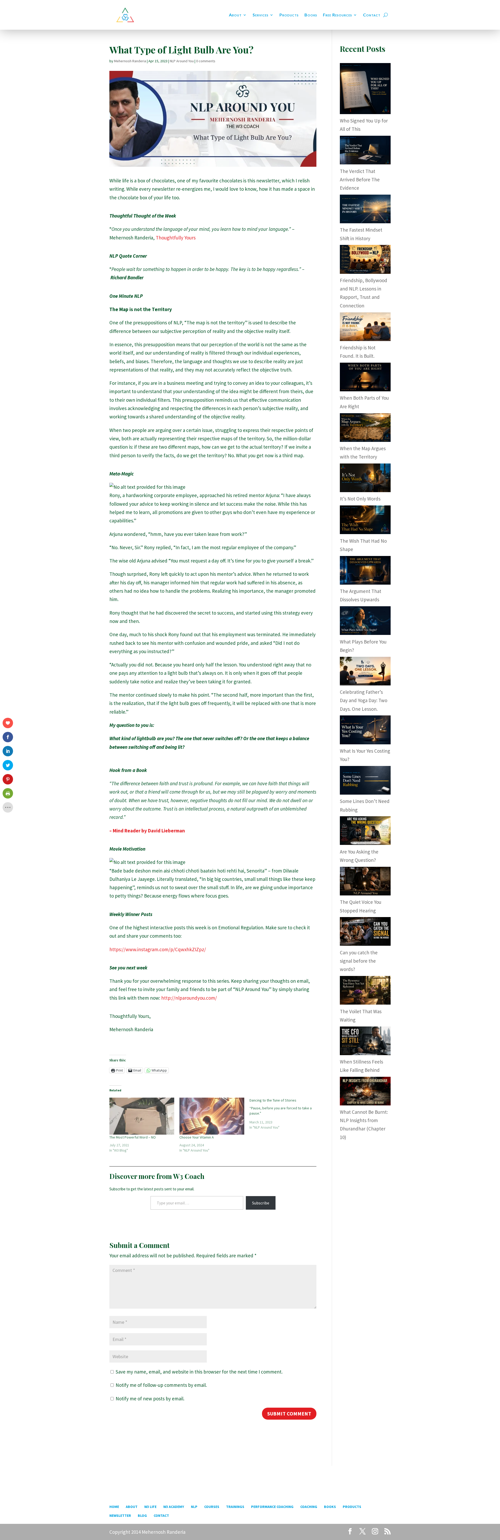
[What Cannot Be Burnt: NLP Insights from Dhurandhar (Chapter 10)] (365, 1103)
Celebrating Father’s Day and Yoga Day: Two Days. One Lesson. (363, 700)
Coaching (308, 1506)
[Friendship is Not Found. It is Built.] (365, 339)
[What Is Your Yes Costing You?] (365, 742)
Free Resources (337, 14)
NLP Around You (182, 61)
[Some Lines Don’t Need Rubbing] (365, 793)
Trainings (235, 1506)
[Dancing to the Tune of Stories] (284, 1114)
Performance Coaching (272, 1506)
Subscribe (260, 1202)
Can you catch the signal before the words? (359, 961)
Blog (142, 1515)
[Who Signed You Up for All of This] (365, 112)
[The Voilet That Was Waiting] (365, 1003)
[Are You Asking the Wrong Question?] (365, 843)
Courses (211, 1506)
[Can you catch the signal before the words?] (365, 944)
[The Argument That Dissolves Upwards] (365, 583)
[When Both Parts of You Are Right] (365, 389)
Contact (371, 14)
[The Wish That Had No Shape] (365, 532)
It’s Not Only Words (360, 499)
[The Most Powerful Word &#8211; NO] (141, 1116)
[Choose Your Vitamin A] (211, 1116)
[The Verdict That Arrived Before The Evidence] (365, 162)
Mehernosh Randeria (130, 61)
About (235, 14)
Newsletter (120, 1515)
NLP (194, 1506)
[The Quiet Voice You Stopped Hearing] (365, 893)
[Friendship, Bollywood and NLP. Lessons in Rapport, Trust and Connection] (365, 272)
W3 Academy (173, 1506)
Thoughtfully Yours (176, 237)
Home (114, 1506)
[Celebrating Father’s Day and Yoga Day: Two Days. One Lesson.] (365, 684)
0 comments (205, 61)
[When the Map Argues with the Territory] (365, 440)
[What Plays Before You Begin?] (365, 633)
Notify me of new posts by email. (150, 1398)
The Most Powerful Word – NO (132, 1137)
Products (289, 14)
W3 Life (150, 1506)
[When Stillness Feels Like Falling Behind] (365, 1053)
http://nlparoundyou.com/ (189, 998)
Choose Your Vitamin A (196, 1137)
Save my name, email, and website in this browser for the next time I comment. (199, 1372)
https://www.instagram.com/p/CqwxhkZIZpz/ (157, 949)
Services (260, 14)
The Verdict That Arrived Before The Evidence (360, 179)
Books (310, 14)
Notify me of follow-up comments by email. (161, 1385)
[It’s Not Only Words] (365, 490)
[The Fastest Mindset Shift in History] (365, 221)
